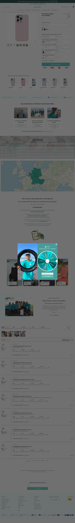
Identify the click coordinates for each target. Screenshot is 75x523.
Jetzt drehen (47, 276)
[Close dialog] (56, 244)
